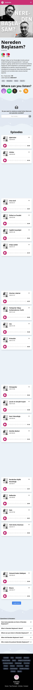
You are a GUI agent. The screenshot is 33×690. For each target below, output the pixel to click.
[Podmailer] (16, 677)
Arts (3, 81)
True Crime (20, 666)
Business (26, 657)
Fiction (6, 666)
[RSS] (26, 91)
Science (13, 671)
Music (14, 660)
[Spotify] (9, 91)
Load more (16, 603)
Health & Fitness (24, 668)
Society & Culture (8, 663)
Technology (18, 663)
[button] (31, 2)
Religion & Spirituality (24, 660)
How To (22, 81)
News (27, 666)
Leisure (6, 668)
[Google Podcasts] (20, 91)
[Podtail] (14, 91)
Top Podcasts (13, 686)
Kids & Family (6, 660)
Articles (20, 686)
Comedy (6, 657)
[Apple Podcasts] (3, 91)
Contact (26, 686)
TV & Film (26, 663)
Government (13, 668)
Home (6, 686)
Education (9, 81)
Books (16, 81)
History (12, 666)
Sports (19, 671)
